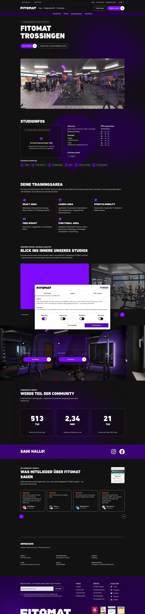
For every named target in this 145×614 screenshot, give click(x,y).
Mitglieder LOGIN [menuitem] (111, 2)
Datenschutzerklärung (52, 596)
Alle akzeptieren (96, 325)
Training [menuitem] (78, 586)
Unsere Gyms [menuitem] (80, 590)
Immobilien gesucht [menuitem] (99, 590)
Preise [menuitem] (66, 14)
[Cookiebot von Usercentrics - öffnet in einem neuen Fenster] (101, 288)
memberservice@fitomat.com (78, 145)
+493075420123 (73, 140)
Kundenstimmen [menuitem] (76, 14)
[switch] (63, 318)
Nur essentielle (72, 325)
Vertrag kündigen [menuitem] (98, 596)
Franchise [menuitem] (60, 8)
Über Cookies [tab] (98, 293)
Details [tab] (72, 293)
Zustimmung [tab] (47, 293)
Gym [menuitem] (40, 8)
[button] (22, 314)
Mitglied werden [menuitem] (80, 596)
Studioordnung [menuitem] (80, 593)
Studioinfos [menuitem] (57, 14)
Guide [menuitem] (93, 2)
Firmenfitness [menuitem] (100, 2)
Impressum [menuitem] (88, 14)
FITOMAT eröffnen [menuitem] (98, 586)
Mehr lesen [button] (79, 502)
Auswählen (35, 359)
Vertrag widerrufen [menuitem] (98, 599)
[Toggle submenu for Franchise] (66, 8)
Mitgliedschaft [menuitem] (49, 8)
